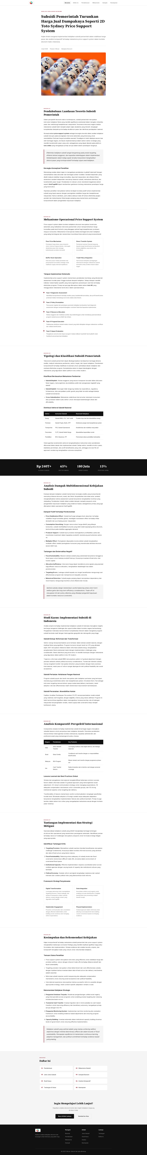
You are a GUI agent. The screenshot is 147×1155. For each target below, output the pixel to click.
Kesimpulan (113, 2)
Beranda (67, 2)
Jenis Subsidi (85, 1133)
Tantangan (102, 1133)
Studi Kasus (85, 1136)
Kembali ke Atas (83, 1116)
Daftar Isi (75, 2)
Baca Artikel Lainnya (64, 1116)
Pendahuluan (85, 2)
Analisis (84, 1139)
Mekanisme (96, 2)
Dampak (105, 2)
